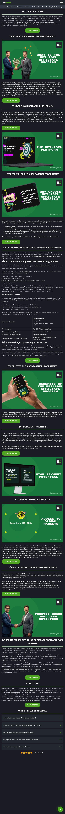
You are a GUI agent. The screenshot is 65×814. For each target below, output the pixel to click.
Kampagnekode (12, 7)
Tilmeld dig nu (32, 30)
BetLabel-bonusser (35, 587)
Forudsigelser (50, 7)
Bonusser (20, 7)
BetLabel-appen (26, 271)
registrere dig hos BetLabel (42, 265)
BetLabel (4, 25)
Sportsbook (43, 7)
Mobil (26, 7)
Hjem (4, 7)
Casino (34, 7)
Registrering (58, 7)
